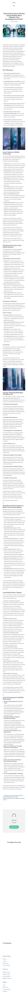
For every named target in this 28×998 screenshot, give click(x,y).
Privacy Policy (6, 963)
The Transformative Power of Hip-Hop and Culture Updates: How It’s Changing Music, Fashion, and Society (14, 886)
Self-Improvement (7, 976)
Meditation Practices (7, 978)
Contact (4, 961)
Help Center (5, 987)
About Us (5, 959)
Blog (17, 21)
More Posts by (14, 827)
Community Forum (7, 989)
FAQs (4, 985)
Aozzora (13, 21)
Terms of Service (6, 965)
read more (6, 863)
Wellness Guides (6, 974)
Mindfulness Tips (6, 972)
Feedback (5, 991)
